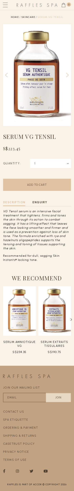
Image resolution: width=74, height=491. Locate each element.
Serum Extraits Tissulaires (54, 343)
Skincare (28, 17)
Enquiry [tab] (39, 202)
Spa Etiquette (15, 419)
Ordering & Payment (20, 427)
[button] (71, 319)
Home (15, 17)
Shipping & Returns (19, 436)
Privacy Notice (16, 452)
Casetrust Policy (19, 444)
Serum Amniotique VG (19, 343)
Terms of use (15, 460)
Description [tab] (14, 202)
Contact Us (13, 411)
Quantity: (12, 163)
